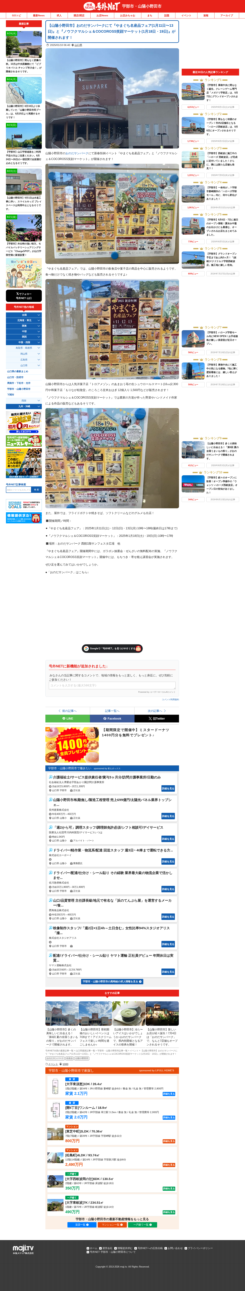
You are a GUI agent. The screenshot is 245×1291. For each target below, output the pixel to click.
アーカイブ (226, 15)
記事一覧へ (112, 710)
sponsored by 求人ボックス (107, 768)
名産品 (69, 1058)
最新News (39, 15)
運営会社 (107, 1248)
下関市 (10, 395)
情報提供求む (125, 1248)
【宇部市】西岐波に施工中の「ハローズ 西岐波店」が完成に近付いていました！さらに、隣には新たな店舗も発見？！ (221, 161)
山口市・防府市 (15, 377)
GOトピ (16, 15)
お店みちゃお (127, 15)
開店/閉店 (79, 15)
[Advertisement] (210, 44)
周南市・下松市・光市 (18, 383)
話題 (166, 15)
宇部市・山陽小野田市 (142, 6)
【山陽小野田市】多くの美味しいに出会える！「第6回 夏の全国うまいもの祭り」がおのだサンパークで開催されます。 (222, 451)
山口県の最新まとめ (17, 371)
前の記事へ (69, 710)
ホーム (93, 1248)
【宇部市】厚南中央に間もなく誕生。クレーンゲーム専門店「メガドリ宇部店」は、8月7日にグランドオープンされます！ (222, 93)
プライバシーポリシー (200, 1248)
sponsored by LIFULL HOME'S (156, 1070)
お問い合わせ (175, 1248)
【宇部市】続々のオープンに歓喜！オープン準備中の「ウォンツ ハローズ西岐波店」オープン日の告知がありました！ (221, 485)
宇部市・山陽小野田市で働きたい (69, 768)
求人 (59, 15)
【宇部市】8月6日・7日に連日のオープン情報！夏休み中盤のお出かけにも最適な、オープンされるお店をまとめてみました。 (222, 227)
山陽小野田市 (81, 1058)
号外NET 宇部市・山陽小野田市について (113, 1251)
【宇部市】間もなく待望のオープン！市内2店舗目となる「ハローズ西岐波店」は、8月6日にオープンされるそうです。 (222, 127)
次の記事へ (155, 710)
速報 (205, 15)
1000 (65, 1064)
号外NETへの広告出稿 (150, 1248)
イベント (186, 15)
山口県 (78, 45)
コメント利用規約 (170, 699)
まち (149, 15)
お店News (102, 15)
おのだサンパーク (76, 153)
